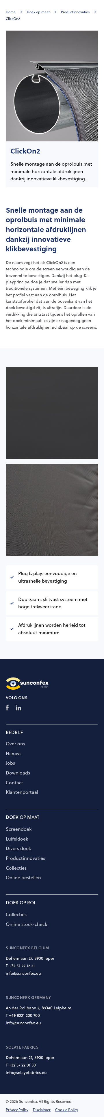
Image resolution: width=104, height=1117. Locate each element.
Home (11, 12)
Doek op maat (38, 12)
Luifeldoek (17, 839)
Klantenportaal (22, 792)
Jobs (10, 763)
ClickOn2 (13, 18)
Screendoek (18, 829)
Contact (14, 782)
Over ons (15, 743)
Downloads (18, 773)
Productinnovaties (75, 12)
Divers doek (18, 848)
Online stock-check (26, 924)
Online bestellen (23, 877)
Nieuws (13, 753)
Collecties (16, 868)
